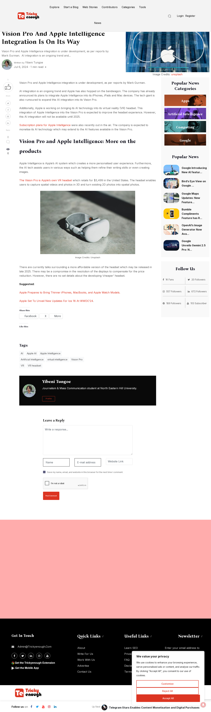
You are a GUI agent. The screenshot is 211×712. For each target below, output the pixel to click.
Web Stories (90, 7)
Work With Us (86, 659)
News (97, 23)
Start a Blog (70, 7)
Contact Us (84, 671)
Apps (185, 101)
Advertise (83, 665)
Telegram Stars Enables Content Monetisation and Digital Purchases (154, 707)
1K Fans (170, 279)
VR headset (34, 365)
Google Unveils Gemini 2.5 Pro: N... (194, 245)
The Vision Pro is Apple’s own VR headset (45, 180)
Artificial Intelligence (32, 359)
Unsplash (95, 257)
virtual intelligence (57, 359)
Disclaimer (130, 665)
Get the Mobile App (27, 668)
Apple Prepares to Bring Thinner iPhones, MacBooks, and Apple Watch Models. (69, 292)
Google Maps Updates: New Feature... (191, 198)
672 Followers (199, 291)
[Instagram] (39, 656)
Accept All (168, 698)
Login (180, 15)
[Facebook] (14, 656)
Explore (54, 7)
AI (22, 353)
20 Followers (198, 279)
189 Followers (173, 303)
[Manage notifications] (203, 704)
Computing (185, 127)
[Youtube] (47, 656)
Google (185, 140)
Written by (28, 62)
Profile (49, 398)
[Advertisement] (99, 569)
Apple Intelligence (50, 353)
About (81, 648)
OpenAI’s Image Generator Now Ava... (192, 229)
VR (22, 365)
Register (190, 15)
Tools (142, 7)
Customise (167, 683)
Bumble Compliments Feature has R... (192, 214)
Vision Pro (77, 359)
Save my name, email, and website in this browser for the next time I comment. (85, 472)
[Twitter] (23, 656)
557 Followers (173, 291)
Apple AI (31, 353)
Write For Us (85, 653)
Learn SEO (131, 648)
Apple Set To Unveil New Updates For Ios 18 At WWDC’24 (56, 301)
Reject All (167, 691)
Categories (128, 7)
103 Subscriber (199, 303)
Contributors (110, 7)
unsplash (176, 74)
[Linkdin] (31, 656)
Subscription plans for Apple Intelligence (45, 125)
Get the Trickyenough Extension (35, 663)
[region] (168, 678)
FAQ (127, 659)
